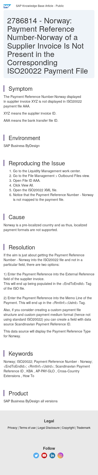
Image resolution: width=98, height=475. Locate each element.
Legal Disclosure (49, 427)
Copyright (68, 427)
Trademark (83, 427)
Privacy (12, 427)
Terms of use (27, 427)
